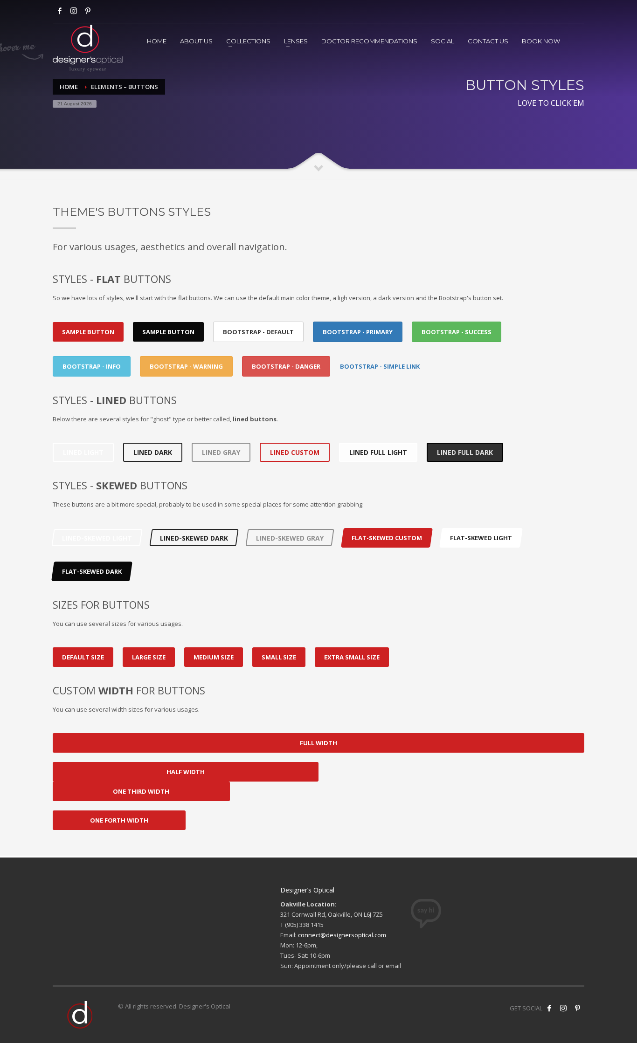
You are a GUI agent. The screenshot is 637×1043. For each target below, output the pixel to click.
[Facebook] (60, 11)
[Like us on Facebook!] (549, 1008)
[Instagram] (74, 11)
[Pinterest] (577, 1008)
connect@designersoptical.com (342, 935)
